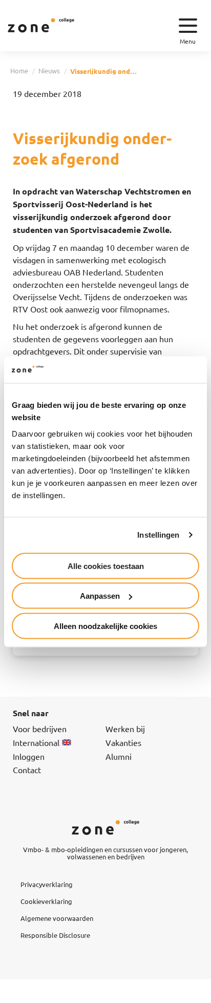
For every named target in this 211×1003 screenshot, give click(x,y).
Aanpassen (100, 596)
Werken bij (125, 728)
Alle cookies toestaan (106, 565)
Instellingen (158, 534)
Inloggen (29, 756)
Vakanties (123, 742)
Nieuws (49, 70)
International (36, 742)
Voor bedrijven (40, 728)
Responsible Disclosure (55, 935)
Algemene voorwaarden (56, 918)
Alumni (119, 756)
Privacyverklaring (46, 884)
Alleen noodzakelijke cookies (105, 625)
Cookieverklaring (46, 901)
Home (19, 70)
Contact (27, 769)
